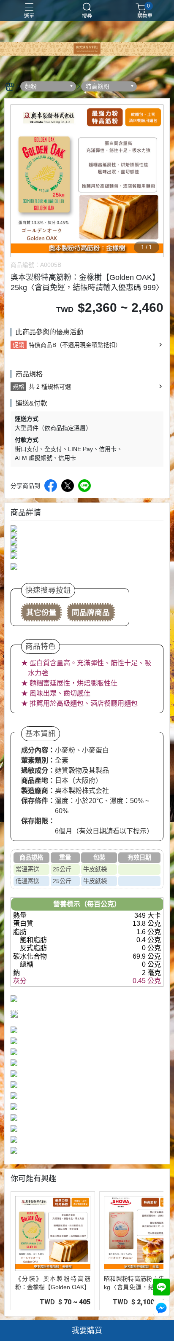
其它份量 (41, 612)
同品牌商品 (91, 612)
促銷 (18, 344)
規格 (18, 386)
